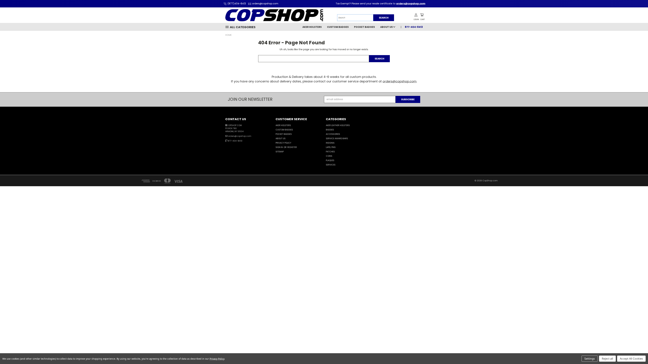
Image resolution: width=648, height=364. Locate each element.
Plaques (330, 160)
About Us (386, 27)
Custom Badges (338, 27)
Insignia (330, 142)
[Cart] (422, 15)
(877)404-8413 (236, 3)
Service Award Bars (337, 138)
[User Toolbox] (416, 15)
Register (292, 147)
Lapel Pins (331, 147)
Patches (330, 151)
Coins (329, 156)
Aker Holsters (312, 27)
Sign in (279, 147)
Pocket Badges (364, 27)
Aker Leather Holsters (338, 125)
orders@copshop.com (265, 3)
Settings (589, 358)
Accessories (333, 134)
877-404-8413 (235, 140)
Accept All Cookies (631, 358)
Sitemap (280, 151)
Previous (639, 353)
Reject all (607, 358)
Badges (330, 129)
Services (330, 164)
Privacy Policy (283, 142)
